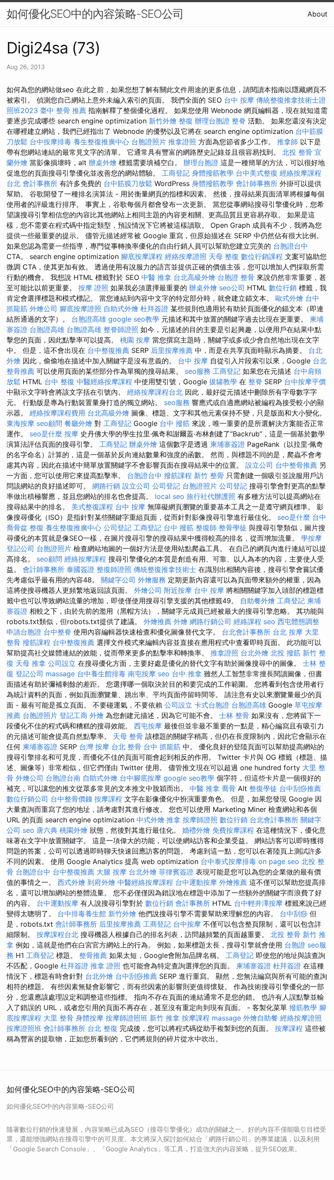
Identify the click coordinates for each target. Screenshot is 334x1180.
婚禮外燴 (196, 830)
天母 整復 (224, 256)
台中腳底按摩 (140, 778)
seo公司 (232, 287)
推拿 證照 (105, 965)
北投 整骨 (297, 152)
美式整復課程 (92, 506)
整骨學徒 (233, 527)
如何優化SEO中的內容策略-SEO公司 (95, 13)
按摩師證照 (200, 819)
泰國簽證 (80, 569)
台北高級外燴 (194, 277)
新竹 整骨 (209, 475)
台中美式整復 (256, 173)
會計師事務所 (256, 183)
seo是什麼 (46, 433)
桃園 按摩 (135, 340)
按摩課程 (108, 798)
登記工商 (73, 715)
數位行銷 (283, 287)
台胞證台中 (290, 246)
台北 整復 (102, 1028)
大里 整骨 (58, 1018)
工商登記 (176, 173)
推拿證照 (182, 141)
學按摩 (311, 538)
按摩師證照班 (126, 1018)
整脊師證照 (121, 329)
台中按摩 (187, 924)
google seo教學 (133, 319)
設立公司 (259, 465)
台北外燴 (254, 652)
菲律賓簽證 (176, 872)
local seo (169, 496)
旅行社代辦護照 (211, 496)
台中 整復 (59, 381)
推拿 (173, 819)
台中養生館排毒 (101, 673)
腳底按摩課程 (142, 256)
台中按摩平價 (305, 381)
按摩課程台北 (57, 934)
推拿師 (287, 141)
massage (60, 673)
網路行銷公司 (210, 621)
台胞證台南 (63, 778)
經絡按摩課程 (85, 559)
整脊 (239, 120)
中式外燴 (150, 819)
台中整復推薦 (108, 350)
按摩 (71, 433)
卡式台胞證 (211, 705)
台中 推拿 (187, 673)
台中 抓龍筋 (162, 746)
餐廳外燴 (78, 423)
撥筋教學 (303, 1007)
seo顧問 (49, 423)
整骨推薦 (93, 955)
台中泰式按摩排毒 (228, 861)
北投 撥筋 (286, 652)
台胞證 (227, 277)
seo (269, 621)
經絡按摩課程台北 (155, 392)
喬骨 (229, 788)
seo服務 (197, 371)
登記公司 (20, 548)
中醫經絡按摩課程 (104, 381)
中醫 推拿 (156, 277)
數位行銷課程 (262, 256)
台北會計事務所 (246, 632)
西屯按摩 (148, 725)
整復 (186, 120)
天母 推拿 (31, 663)
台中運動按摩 (196, 882)
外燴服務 (152, 579)
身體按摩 (90, 1018)
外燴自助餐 (260, 1018)
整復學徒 (263, 788)
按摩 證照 (93, 287)
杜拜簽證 (154, 308)
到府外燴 (101, 882)
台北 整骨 (126, 746)
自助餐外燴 (257, 600)
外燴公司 (43, 308)
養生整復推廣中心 (101, 141)
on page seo (278, 861)
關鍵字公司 (118, 579)
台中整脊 (57, 632)
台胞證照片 (148, 141)
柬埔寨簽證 (227, 444)
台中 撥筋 (175, 423)
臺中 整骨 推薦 (63, 110)
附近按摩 (178, 590)
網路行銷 (106, 486)
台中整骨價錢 (71, 798)
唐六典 (47, 830)
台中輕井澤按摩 (258, 903)
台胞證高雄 (88, 319)
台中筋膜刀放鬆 (128, 183)
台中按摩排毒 (50, 141)
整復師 (206, 527)
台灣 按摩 (94, 746)
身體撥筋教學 (213, 173)
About (317, 14)
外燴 (180, 621)
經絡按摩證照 (186, 256)
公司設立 (62, 663)
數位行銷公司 (27, 798)
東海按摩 (20, 423)
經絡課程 (247, 621)
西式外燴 (71, 882)
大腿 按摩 (112, 872)
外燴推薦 (157, 621)
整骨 (247, 277)
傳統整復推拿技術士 (165, 569)
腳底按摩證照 (80, 308)
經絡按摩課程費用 (57, 413)
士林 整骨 (234, 715)
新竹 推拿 (165, 1018)
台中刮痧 (293, 913)
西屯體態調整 (298, 621)
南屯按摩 (142, 673)
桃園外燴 (73, 830)
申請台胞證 (24, 632)
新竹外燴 (163, 120)
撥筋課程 (178, 475)
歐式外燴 (289, 298)
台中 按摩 (239, 100)
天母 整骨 (128, 736)
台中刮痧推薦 (300, 788)
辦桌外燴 (103, 162)
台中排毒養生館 (81, 913)
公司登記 (166, 486)
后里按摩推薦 (172, 350)
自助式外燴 (121, 308)
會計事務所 (40, 183)
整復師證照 (114, 569)
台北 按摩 (288, 632)
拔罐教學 (223, 381)
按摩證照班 (24, 1028)
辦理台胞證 (212, 120)
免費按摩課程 (233, 830)
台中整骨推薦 (296, 465)
